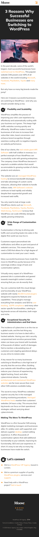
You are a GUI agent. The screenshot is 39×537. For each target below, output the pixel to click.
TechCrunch (17, 211)
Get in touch (16, 485)
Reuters (30, 208)
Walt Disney (6, 211)
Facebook (5, 80)
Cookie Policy (18, 523)
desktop (18, 432)
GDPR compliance (16, 305)
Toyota (23, 80)
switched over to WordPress (12, 72)
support (7, 478)
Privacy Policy (27, 523)
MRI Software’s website (23, 187)
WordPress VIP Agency (20, 465)
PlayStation (15, 80)
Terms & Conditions (8, 523)
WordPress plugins (12, 475)
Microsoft (31, 78)
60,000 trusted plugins (27, 294)
